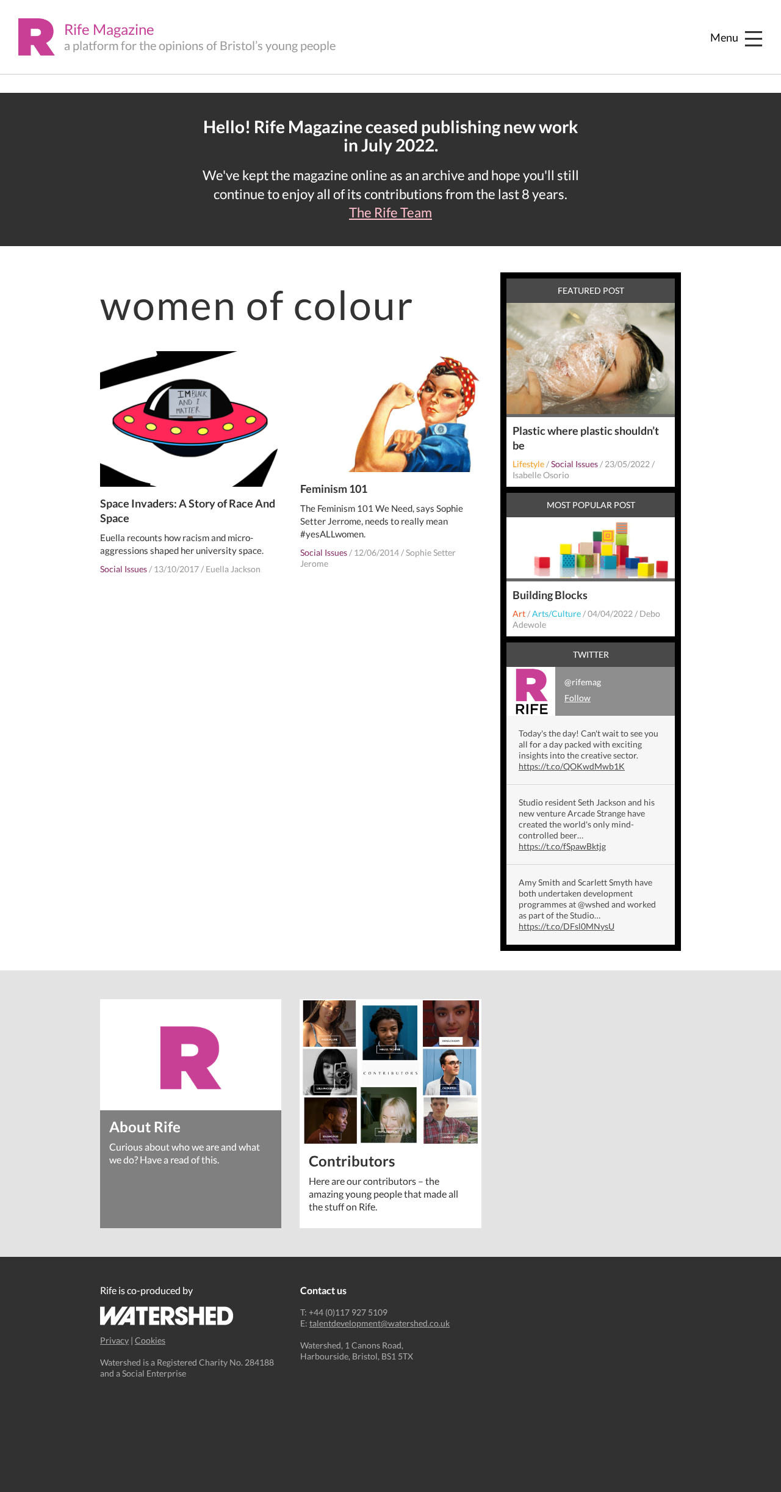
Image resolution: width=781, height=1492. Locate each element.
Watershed (167, 1315)
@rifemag (582, 690)
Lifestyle (528, 464)
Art (519, 613)
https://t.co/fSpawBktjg (562, 846)
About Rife (145, 1126)
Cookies (150, 1340)
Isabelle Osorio (541, 475)
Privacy (114, 1340)
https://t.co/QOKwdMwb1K (572, 766)
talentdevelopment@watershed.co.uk (379, 1323)
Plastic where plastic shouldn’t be (586, 438)
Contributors (352, 1160)
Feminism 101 (333, 488)
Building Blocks (550, 595)
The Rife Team (390, 212)
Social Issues (123, 569)
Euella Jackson (233, 569)
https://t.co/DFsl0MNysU (566, 926)
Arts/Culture (556, 613)
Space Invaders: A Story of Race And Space (187, 511)
